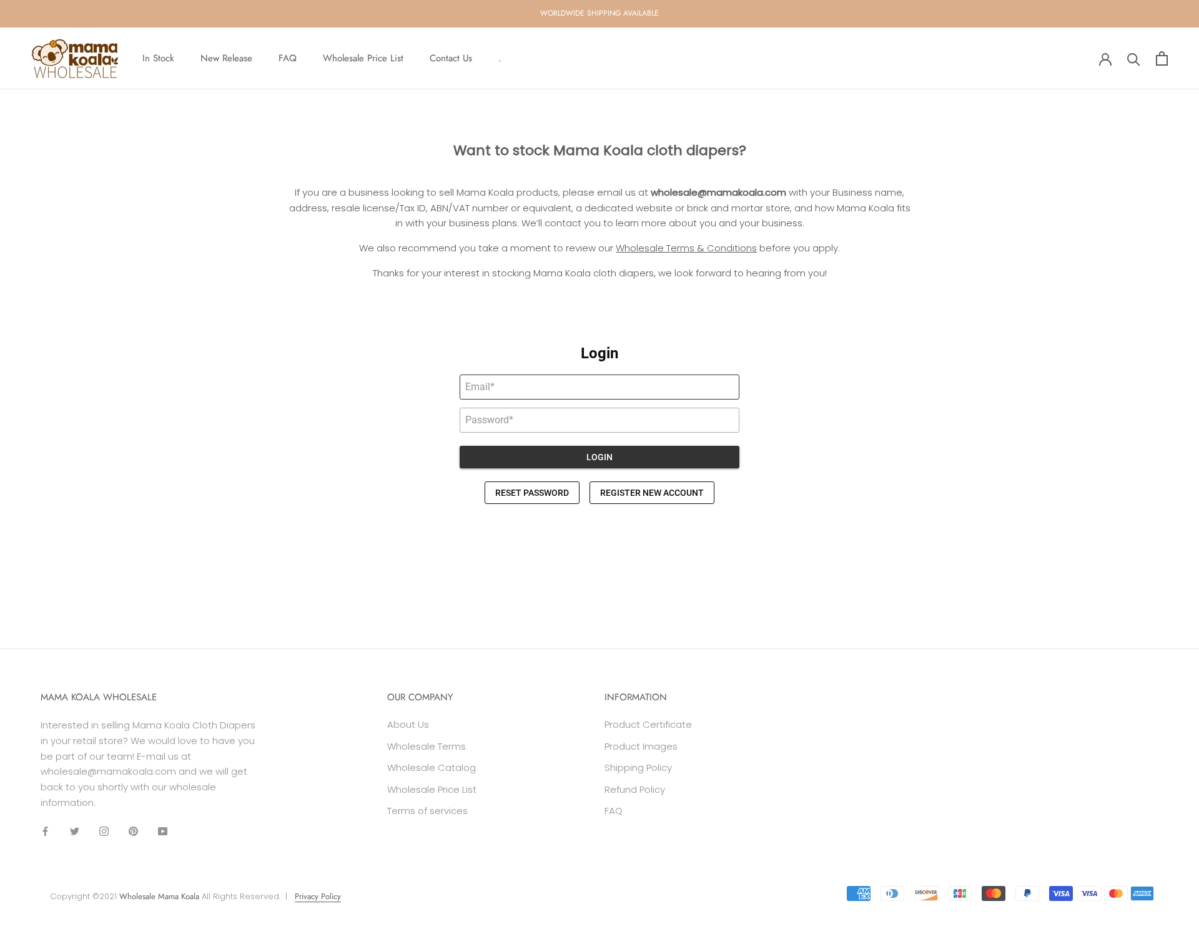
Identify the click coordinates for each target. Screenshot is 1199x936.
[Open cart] (1162, 58)
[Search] (1133, 58)
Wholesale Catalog (431, 767)
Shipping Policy (638, 767)
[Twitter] (74, 831)
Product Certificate (648, 724)
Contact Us (451, 58)
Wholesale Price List (363, 58)
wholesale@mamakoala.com (718, 192)
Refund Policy (634, 789)
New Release (226, 58)
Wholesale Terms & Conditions (686, 247)
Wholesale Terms (426, 746)
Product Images (641, 746)
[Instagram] (104, 831)
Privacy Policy (318, 896)
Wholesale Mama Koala (159, 896)
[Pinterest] (133, 831)
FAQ (288, 58)
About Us (408, 724)
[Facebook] (45, 831)
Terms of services (427, 810)
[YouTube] (162, 831)
